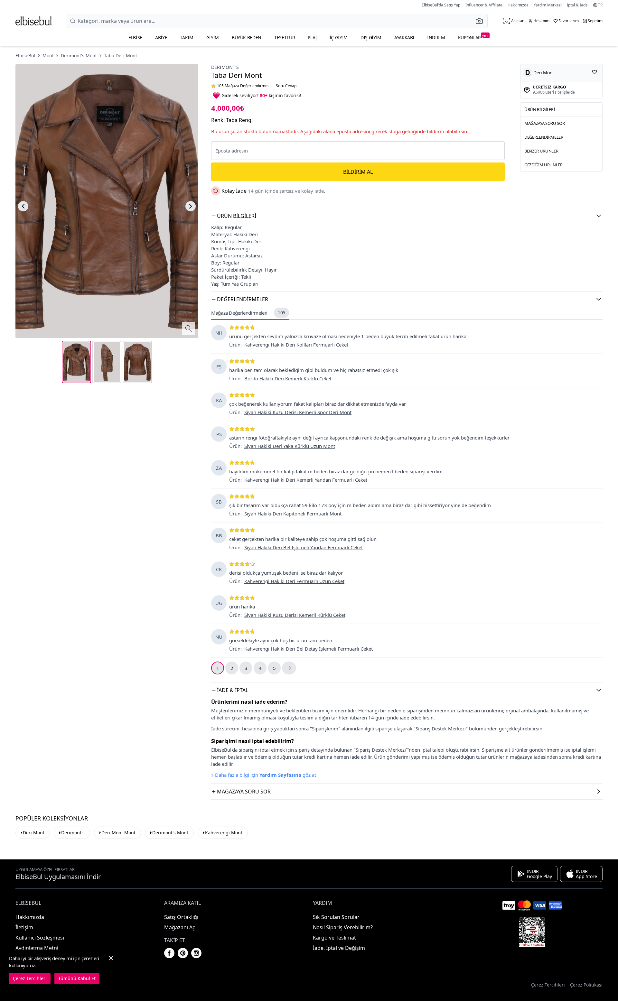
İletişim (24, 927)
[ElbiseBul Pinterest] (183, 953)
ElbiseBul (25, 55)
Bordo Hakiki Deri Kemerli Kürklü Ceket (288, 378)
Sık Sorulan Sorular (336, 917)
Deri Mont (33, 833)
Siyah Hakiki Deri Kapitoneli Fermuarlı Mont (293, 513)
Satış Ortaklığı (181, 917)
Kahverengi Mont (223, 833)
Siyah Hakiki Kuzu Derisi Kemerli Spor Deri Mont (297, 412)
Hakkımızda (518, 5)
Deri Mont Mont (118, 833)
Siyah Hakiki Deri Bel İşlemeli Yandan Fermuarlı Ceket (303, 547)
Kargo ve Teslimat (334, 937)
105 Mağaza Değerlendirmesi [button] (243, 85)
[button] (481, 20)
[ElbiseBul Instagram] (196, 953)
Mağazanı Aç (179, 927)
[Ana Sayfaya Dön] (33, 20)
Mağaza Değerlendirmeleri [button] (248, 313)
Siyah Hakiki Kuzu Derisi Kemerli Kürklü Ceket (294, 615)
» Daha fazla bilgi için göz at (263, 775)
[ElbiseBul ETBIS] (532, 932)
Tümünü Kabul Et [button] (77, 978)
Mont (48, 55)
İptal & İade (577, 5)
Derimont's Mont (79, 55)
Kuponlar (473, 37)
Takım (186, 37)
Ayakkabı (404, 37)
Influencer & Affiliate (483, 5)
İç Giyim (339, 37)
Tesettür (284, 37)
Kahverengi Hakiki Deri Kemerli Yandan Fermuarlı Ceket (305, 480)
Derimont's (225, 67)
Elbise (135, 37)
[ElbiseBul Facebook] (169, 953)
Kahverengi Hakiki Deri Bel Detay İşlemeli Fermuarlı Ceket (308, 648)
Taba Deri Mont (120, 55)
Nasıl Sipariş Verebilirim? (343, 927)
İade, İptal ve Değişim (339, 947)
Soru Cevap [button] (286, 85)
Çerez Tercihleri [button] (548, 985)
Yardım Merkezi (548, 5)
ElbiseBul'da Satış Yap (441, 5)
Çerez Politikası (586, 985)
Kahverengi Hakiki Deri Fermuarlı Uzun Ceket (294, 581)
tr (600, 5)
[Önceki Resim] (23, 206)
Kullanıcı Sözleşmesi (39, 937)
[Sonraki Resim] (190, 206)
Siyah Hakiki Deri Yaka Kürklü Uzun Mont (289, 446)
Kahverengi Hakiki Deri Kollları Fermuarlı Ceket (296, 344)
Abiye (161, 37)
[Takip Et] (594, 72)
